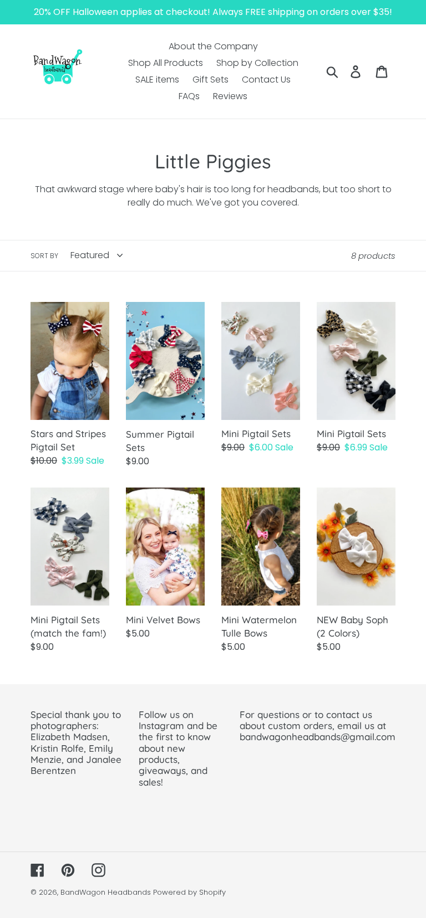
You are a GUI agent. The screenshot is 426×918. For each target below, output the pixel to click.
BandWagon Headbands (105, 892)
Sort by (44, 255)
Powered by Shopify (189, 892)
